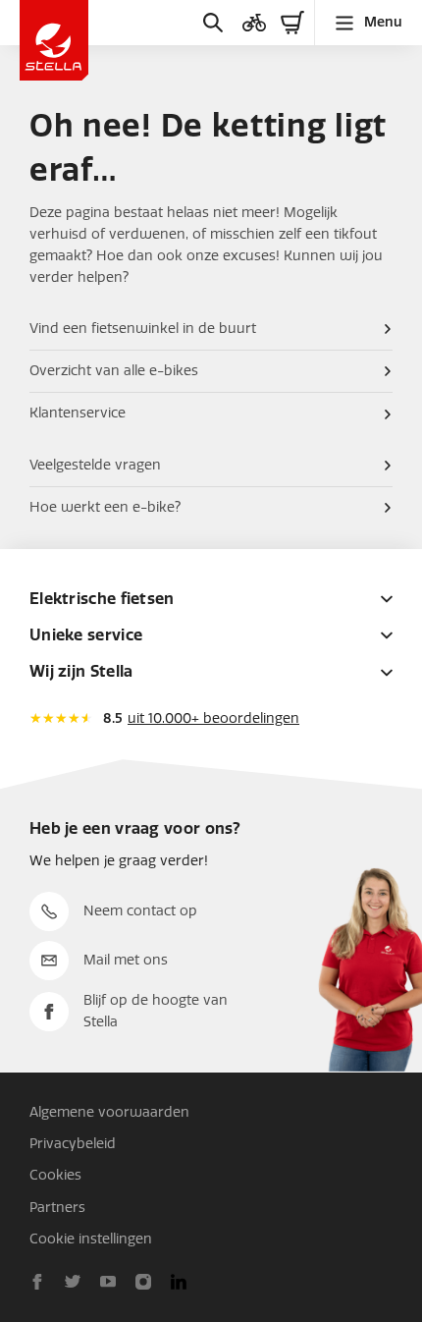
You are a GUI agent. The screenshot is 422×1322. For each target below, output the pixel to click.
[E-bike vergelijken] (254, 22)
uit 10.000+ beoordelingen (213, 718)
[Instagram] (143, 1282)
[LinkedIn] (178, 1282)
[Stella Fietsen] (54, 40)
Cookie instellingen (90, 1239)
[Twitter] (72, 1282)
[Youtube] (108, 1282)
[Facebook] (37, 1282)
